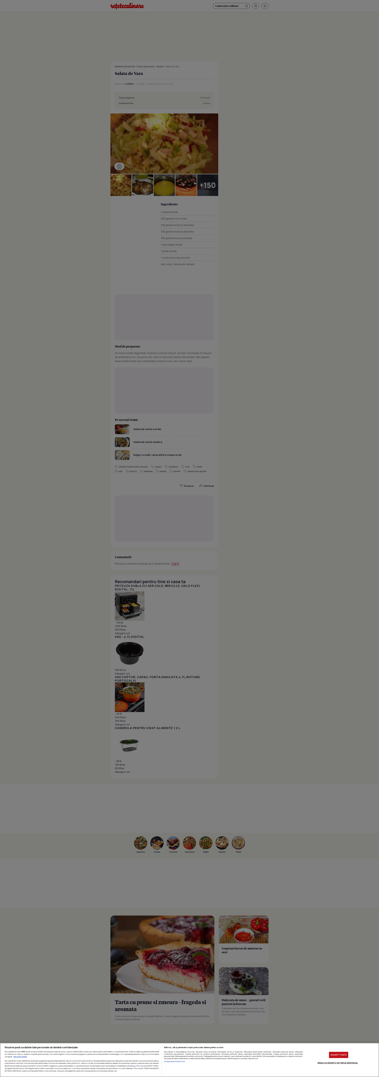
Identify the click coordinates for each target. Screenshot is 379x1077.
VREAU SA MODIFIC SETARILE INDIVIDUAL (337, 1062)
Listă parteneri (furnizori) (174, 1061)
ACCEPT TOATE (339, 1054)
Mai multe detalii (20, 1057)
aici (134, 1066)
